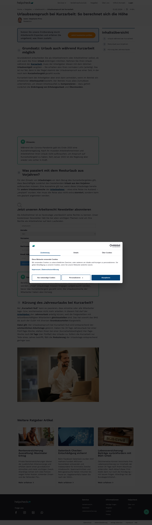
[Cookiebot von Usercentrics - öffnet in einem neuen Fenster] (111, 245)
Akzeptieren (105, 278)
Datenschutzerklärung (50, 269)
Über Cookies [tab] (107, 253)
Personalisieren (74, 278)
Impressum (36, 269)
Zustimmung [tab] (45, 253)
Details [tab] (76, 253)
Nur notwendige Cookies (46, 278)
